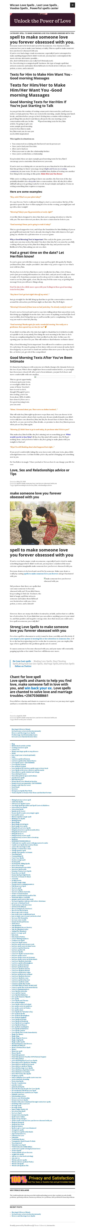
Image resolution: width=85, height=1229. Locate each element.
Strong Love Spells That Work (22, 791)
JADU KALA (16, 924)
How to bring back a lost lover (22, 909)
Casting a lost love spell (20, 748)
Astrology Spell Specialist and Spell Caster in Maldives (30, 805)
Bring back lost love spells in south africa (25, 830)
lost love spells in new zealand (22, 974)
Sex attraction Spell (18, 1111)
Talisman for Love (18, 1135)
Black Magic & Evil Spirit (20, 824)
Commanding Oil (17, 856)
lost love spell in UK (18, 950)
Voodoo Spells (16, 1150)
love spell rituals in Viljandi (21, 997)
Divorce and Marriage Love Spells (23, 733)
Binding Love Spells (18, 819)
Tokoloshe (15, 1137)
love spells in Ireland (19, 766)
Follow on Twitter (23, 666)
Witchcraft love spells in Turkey (23, 1162)
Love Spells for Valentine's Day (22, 1012)
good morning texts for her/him (26, 485)
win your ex (16, 1158)
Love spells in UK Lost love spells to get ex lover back (30, 768)
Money (14, 1049)
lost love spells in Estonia (20, 965)
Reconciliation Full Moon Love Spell (24, 1090)
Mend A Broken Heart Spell (21, 1047)
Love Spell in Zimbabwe (20, 995)
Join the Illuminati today (20, 929)
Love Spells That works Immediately (24, 1032)
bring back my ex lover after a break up (25, 837)
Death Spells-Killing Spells (21, 864)
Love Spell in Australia (19, 991)
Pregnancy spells (17, 1075)
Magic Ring (15, 1036)
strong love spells (18, 1130)
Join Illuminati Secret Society (22, 927)
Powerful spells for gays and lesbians (24, 776)
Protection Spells (17, 1081)
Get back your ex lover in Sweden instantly (26, 731)
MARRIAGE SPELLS (18, 1045)
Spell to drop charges (19, 1119)
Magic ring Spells (17, 1040)
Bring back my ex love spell (21, 835)
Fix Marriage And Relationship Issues (25, 735)
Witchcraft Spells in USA (20, 1165)
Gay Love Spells (17, 890)
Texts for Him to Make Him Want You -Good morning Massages (41, 76)
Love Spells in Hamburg (20, 1021)
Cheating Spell (17, 854)
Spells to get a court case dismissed (24, 1128)
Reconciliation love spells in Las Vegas (25, 1092)
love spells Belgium (18, 1002)
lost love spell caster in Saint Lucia (23, 946)
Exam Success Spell (18, 873)
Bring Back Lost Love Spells (21, 828)
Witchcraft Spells (18, 1164)
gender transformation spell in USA (24, 895)
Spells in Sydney (17, 1126)
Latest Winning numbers (20, 939)
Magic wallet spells (18, 1042)
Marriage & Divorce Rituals (21, 729)
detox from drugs (18, 865)
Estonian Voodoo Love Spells (21, 871)
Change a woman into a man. (21, 849)
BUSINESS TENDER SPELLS (21, 841)
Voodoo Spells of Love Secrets (22, 1152)
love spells (15, 999)
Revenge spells (17, 1107)
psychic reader (17, 1085)
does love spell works (19, 869)
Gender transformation (20, 894)
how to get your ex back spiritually (23, 755)
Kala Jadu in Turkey (18, 937)
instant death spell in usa (20, 922)
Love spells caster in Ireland (21, 1004)
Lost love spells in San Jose (21, 980)
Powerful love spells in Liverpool (23, 1064)
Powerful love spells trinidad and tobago (25, 772)
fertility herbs (16, 880)
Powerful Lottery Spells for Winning (24, 1062)
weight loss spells (18, 1154)
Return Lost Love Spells (20, 1100)
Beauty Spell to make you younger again (25, 813)
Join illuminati (16, 925)
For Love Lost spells (22, 661)
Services (15, 789)
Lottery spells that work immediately (25, 987)
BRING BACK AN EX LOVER (21, 746)
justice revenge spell (19, 933)
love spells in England (19, 1017)
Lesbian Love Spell (18, 940)
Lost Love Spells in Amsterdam (22, 954)
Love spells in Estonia (19, 1019)
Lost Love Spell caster (19, 942)
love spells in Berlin (18, 1014)
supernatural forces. (19, 1134)
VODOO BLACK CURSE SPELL (22, 1147)
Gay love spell (16, 888)
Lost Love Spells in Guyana (21, 969)
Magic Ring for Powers (19, 1038)
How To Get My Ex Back (20, 910)
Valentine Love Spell (19, 1145)
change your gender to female (22, 852)
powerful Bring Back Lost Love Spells (24, 1060)
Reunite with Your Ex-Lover (21, 785)
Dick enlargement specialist (21, 867)
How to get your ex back (20, 912)
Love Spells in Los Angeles (21, 1023)
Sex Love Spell (17, 1113)
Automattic (51, 1225)
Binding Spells (16, 820)
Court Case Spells (18, 858)
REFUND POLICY (17, 779)
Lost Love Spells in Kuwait (21, 970)
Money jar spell (17, 1051)
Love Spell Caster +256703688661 (23, 763)
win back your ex (38, 688)
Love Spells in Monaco (19, 1025)
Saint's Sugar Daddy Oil (20, 1109)
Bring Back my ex (17, 834)
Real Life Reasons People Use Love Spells (26, 1089)
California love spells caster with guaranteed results (30, 843)
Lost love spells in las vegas (21, 972)
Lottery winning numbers (20, 989)
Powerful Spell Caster (19, 774)
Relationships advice (19, 1096)
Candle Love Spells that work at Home (25, 845)
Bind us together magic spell (22, 817)
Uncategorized (17, 1143)
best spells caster (18, 815)
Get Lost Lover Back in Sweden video (24, 737)
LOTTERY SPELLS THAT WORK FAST (24, 985)
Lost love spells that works (21, 984)
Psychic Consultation (19, 1083)
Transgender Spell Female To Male (23, 1141)
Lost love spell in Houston (20, 948)
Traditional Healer (18, 1139)
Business (15, 839)
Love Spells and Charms (20, 1000)
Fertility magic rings (19, 882)
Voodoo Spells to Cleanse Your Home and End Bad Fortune (32, 793)
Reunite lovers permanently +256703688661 (27, 783)
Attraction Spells (17, 809)
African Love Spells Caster (21, 804)
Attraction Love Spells (19, 807)
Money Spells (16, 1053)
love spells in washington (20, 1027)
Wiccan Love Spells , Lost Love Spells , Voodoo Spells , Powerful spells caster (34, 6)
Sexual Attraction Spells (20, 1115)
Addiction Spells (17, 802)
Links (13, 757)
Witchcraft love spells (19, 1160)
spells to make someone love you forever (41, 574)
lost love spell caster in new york (23, 944)
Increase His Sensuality (20, 918)
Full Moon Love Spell (19, 886)
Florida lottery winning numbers (23, 884)
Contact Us (15, 749)
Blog (13, 744)
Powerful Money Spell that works (23, 1070)
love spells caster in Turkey (21, 1008)
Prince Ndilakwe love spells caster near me (26, 1077)
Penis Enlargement (18, 1055)
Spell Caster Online (18, 1117)
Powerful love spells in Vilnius (22, 1066)
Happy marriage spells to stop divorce (25, 751)
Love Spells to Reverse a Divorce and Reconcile (28, 770)
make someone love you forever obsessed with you (35, 495)
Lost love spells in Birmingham (22, 963)
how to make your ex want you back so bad (26, 916)
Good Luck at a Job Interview (22, 905)
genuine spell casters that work (22, 899)
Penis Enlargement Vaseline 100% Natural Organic (29, 1057)
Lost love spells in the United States (24, 761)
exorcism (15, 879)
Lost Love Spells (17, 952)
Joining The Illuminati (19, 931)
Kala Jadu (15, 935)
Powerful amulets (18, 1059)
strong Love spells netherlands (22, 1132)
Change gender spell (19, 850)
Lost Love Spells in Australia (21, 961)
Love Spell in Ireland (19, 764)
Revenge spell (16, 1105)
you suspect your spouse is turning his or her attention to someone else (40, 639)
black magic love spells (19, 826)
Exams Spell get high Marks (21, 875)
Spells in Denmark (18, 1122)
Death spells (16, 862)
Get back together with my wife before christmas (29, 901)
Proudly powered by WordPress (21, 1225)
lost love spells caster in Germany (23, 957)
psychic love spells (18, 778)
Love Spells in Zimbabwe (20, 1029)
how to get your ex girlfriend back (23, 914)
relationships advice (45, 485)
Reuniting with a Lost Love (21, 1104)
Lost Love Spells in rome (20, 978)
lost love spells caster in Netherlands (24, 959)
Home (14, 753)
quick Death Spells (18, 1087)
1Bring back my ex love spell (21, 800)
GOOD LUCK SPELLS (19, 907)
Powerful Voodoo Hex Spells (21, 1074)
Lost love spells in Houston (21, 759)
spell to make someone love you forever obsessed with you (36, 483)
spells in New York (18, 1124)
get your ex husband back (20, 903)
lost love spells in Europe (20, 967)
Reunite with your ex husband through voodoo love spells (31, 1102)
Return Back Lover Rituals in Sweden (24, 781)
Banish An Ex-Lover (18, 811)
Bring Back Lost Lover (19, 832)
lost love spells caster (19, 955)
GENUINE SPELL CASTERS (21, 897)
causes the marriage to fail (21, 847)
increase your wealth (19, 920)
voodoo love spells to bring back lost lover (26, 1149)
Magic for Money (17, 1034)
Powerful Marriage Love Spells (22, 1068)
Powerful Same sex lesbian (21, 1072)
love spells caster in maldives (22, 1006)
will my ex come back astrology (22, 1156)
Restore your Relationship (21, 1098)
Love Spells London (18, 1030)
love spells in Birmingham (20, 1015)
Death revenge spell (18, 860)
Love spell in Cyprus (19, 993)
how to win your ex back (23, 719)
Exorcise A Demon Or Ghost (21, 877)
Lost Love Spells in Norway (21, 976)
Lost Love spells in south (20, 982)
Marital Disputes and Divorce (22, 1044)
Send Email (15, 787)
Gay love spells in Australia (21, 892)
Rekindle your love (18, 1094)
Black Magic (16, 822)
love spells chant (17, 1010)
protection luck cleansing (20, 1079)
